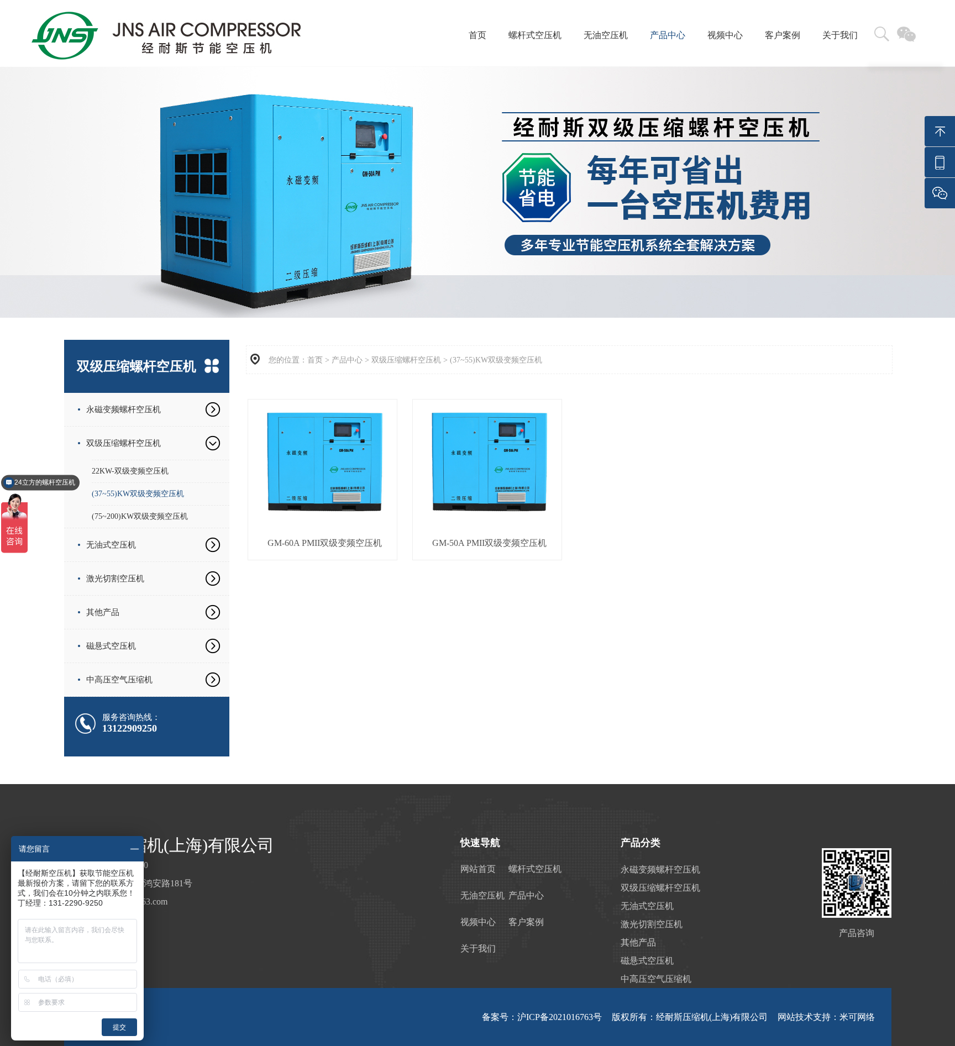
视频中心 (725, 35)
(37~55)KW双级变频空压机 (138, 494)
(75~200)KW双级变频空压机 (140, 516)
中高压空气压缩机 (119, 679)
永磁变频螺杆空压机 (123, 409)
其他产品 (102, 612)
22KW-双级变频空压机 (130, 471)
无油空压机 (606, 35)
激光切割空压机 (115, 578)
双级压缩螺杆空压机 (123, 443)
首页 (477, 35)
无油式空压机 (111, 544)
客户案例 (782, 35)
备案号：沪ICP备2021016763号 (542, 1017)
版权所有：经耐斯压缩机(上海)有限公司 (690, 1017)
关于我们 (840, 35)
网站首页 (478, 869)
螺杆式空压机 (535, 35)
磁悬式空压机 (111, 646)
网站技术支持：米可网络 (826, 1017)
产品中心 (667, 35)
